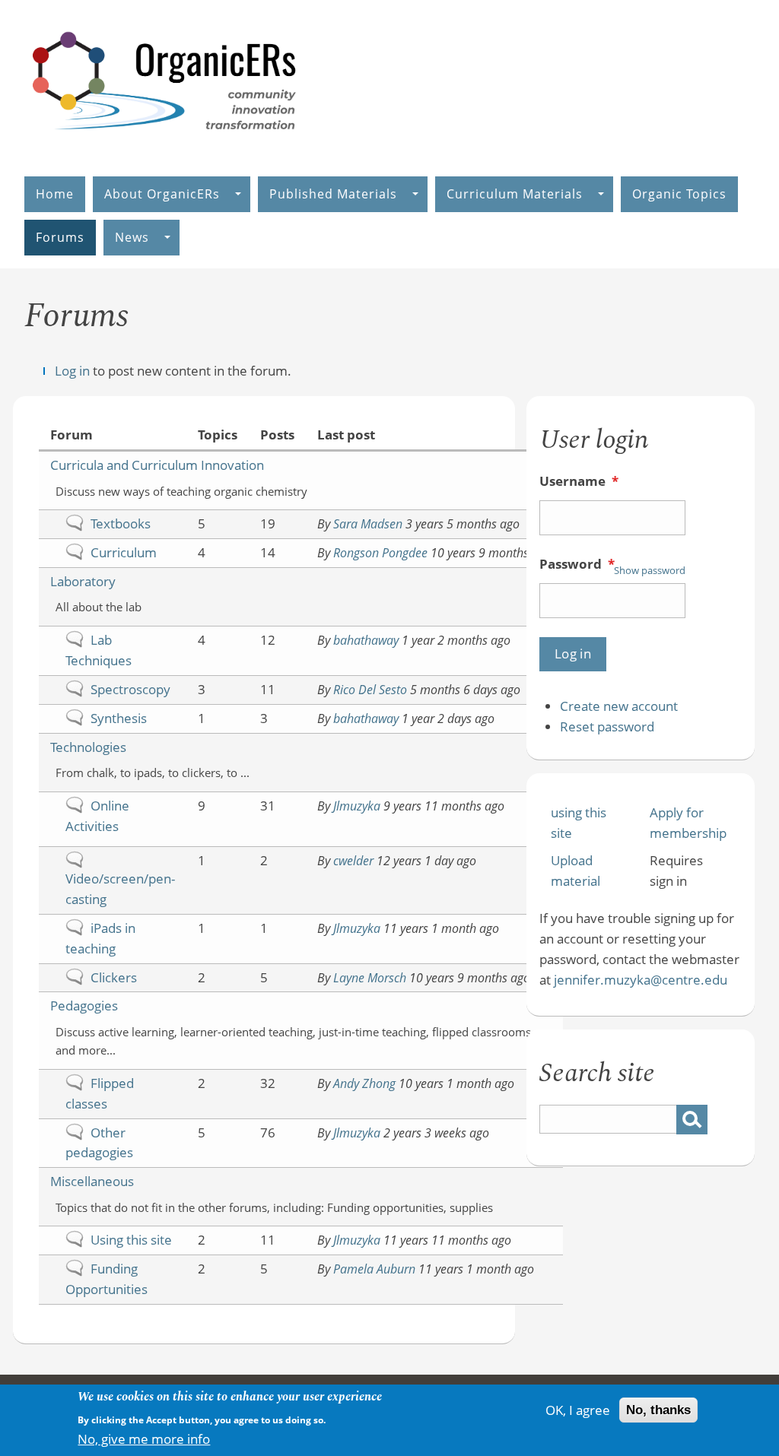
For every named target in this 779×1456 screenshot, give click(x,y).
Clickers (114, 977)
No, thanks (658, 1410)
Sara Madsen (367, 523)
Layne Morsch (369, 977)
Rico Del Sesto (370, 689)
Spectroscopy (130, 689)
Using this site (131, 1239)
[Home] (165, 145)
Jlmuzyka (356, 806)
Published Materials (333, 194)
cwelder (353, 860)
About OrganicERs (162, 194)
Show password (649, 570)
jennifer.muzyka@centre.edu (640, 979)
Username (578, 481)
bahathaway (366, 640)
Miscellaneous (92, 1181)
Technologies (88, 747)
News (132, 237)
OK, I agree (577, 1410)
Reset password (607, 726)
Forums (60, 237)
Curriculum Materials (515, 194)
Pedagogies (84, 1005)
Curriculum (124, 552)
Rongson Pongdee (380, 552)
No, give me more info (144, 1439)
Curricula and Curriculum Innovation (157, 465)
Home (55, 194)
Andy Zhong (364, 1083)
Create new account (619, 706)
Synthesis (119, 718)
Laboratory (83, 581)
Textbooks (121, 523)
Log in (72, 370)
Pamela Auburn (374, 1269)
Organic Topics (679, 194)
